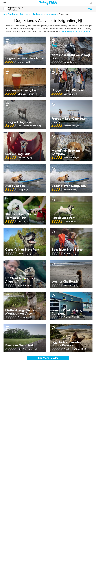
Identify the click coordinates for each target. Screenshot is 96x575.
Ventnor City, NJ (71, 94)
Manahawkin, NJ (71, 157)
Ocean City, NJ (24, 253)
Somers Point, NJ (71, 125)
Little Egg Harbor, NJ (27, 94)
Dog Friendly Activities (18, 14)
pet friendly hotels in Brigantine (75, 31)
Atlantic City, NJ (25, 285)
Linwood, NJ (23, 221)
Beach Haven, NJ (71, 189)
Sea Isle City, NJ (25, 157)
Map (90, 9)
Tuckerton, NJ (70, 253)
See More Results (48, 357)
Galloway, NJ (70, 221)
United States (37, 14)
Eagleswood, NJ (25, 317)
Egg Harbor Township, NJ (29, 125)
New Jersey (51, 14)
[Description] (7, 40)
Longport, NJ (23, 189)
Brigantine (63, 14)
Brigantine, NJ (24, 62)
